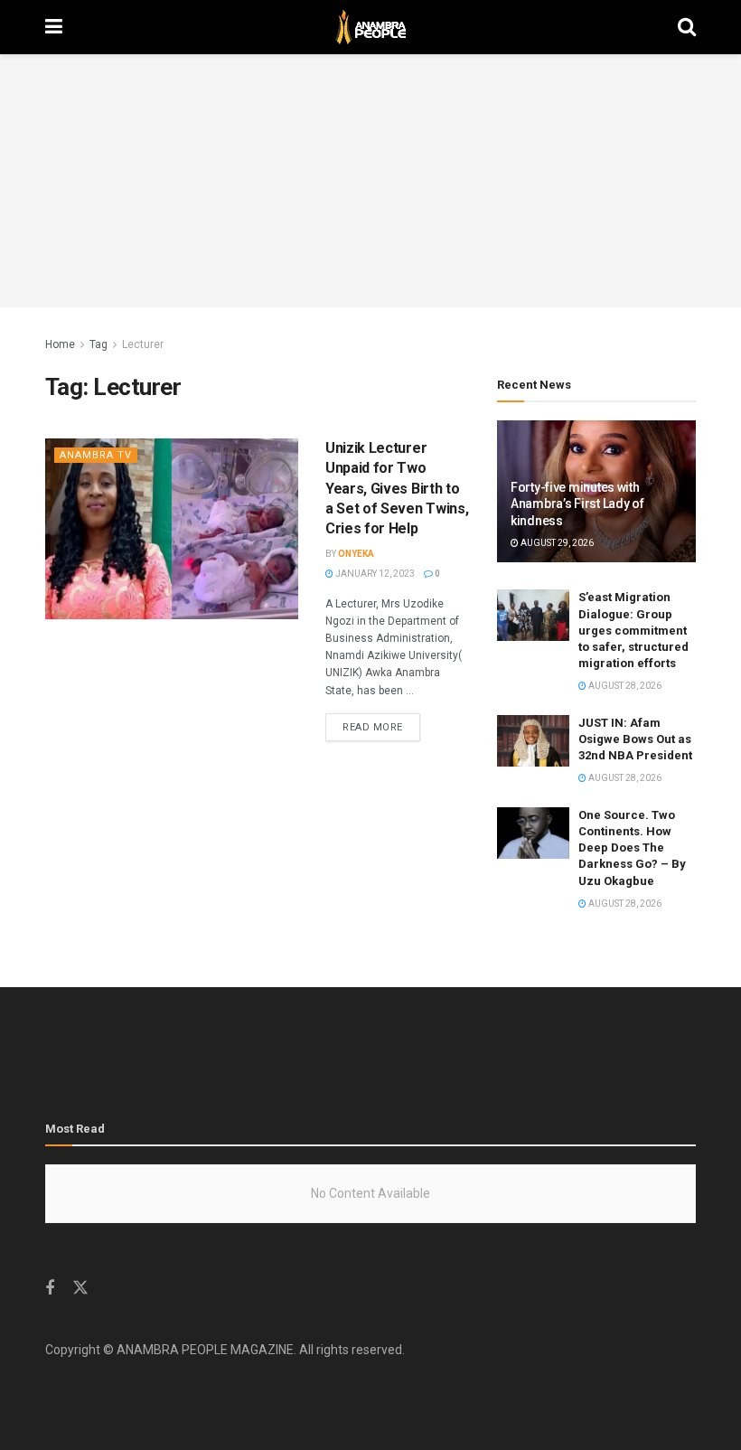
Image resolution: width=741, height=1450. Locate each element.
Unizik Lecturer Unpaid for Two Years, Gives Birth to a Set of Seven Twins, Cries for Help (396, 488)
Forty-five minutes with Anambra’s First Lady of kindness (577, 503)
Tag (98, 344)
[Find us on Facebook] (49, 1288)
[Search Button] (687, 27)
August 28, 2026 (623, 686)
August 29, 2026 (556, 543)
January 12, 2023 (374, 574)
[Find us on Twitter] (80, 1288)
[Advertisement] (370, 180)
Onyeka (356, 554)
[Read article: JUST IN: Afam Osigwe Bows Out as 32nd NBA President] (533, 741)
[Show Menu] (53, 27)
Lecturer (143, 344)
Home (60, 344)
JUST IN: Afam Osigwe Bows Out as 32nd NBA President (635, 739)
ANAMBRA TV (96, 455)
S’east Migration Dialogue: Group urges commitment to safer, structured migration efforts (633, 630)
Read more (381, 726)
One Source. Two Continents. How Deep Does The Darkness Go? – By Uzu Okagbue (632, 848)
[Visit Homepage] (370, 27)
